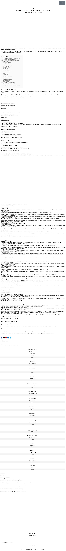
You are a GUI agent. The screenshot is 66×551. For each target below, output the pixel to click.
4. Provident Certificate (6, 69)
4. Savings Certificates (6, 78)
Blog (33, 8)
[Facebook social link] (1, 337)
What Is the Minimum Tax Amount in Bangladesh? (8, 82)
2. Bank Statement (6, 68)
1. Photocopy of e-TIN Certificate (7, 62)
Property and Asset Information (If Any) (7, 79)
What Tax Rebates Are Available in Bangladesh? (9, 83)
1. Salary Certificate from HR (7, 67)
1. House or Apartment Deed (7, 80)
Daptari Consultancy (31, 12)
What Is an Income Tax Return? (6, 57)
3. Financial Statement (6, 73)
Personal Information (5, 61)
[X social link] (4, 337)
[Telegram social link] (10, 337)
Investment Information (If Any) (6, 75)
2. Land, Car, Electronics (6, 81)
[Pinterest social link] (6, 337)
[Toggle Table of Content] (21, 56)
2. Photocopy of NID (6, 63)
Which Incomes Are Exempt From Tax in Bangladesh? (9, 59)
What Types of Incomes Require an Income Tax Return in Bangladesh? (11, 58)
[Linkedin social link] (8, 337)
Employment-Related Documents (7, 66)
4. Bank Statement (6, 74)
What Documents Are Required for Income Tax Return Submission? (10, 60)
